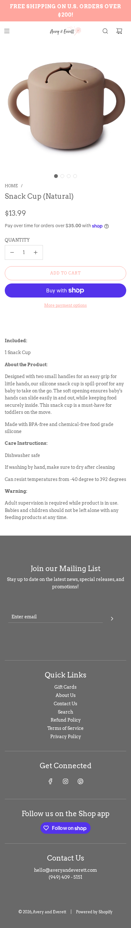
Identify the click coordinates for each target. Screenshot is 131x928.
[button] (56, 176)
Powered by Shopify (94, 911)
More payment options (65, 305)
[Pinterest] (80, 781)
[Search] (105, 31)
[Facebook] (51, 781)
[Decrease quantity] (12, 252)
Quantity (17, 240)
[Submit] (112, 618)
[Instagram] (65, 781)
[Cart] (119, 31)
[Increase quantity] (36, 252)
